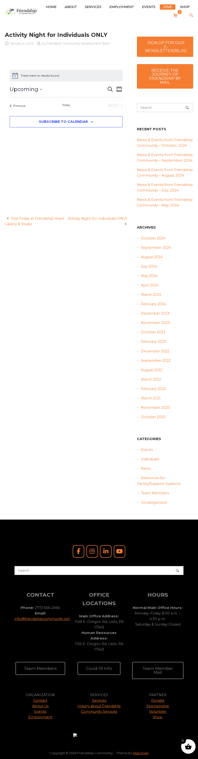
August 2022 (151, 370)
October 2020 (153, 417)
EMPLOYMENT (121, 7)
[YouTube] (119, 551)
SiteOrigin (141, 753)
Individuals (150, 459)
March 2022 (151, 379)
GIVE (167, 7)
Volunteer (157, 711)
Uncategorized (154, 502)
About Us (40, 706)
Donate (157, 700)
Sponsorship (157, 706)
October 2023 (153, 332)
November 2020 (155, 407)
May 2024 (149, 276)
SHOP (185, 7)
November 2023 (155, 323)
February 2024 (153, 304)
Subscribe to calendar (63, 121)
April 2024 (149, 285)
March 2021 (151, 398)
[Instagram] (92, 551)
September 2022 (156, 360)
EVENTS (148, 7)
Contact (40, 700)
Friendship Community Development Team (78, 43)
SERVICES (93, 7)
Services (99, 700)
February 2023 (153, 341)
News (146, 468)
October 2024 (153, 238)
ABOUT (71, 7)
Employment (40, 717)
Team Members (155, 493)
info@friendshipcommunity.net (42, 619)
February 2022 (153, 389)
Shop (158, 717)
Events (147, 450)
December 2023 (155, 313)
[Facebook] (78, 551)
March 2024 (151, 294)
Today (66, 105)
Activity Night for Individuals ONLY (97, 218)
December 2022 (155, 351)
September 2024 (156, 247)
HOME (51, 7)
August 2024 (152, 257)
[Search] (187, 107)
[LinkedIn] (106, 551)
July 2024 (149, 266)
